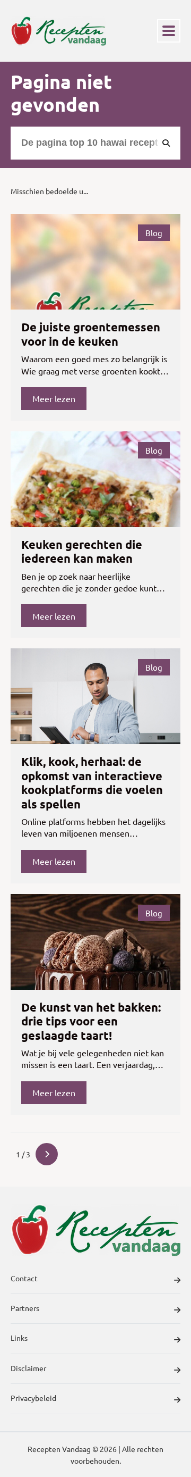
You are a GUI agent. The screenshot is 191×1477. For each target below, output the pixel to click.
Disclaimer (28, 1368)
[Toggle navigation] (168, 31)
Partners (25, 1308)
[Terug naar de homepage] (58, 31)
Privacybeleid (33, 1398)
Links (19, 1337)
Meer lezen (53, 398)
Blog (153, 233)
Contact (24, 1278)
